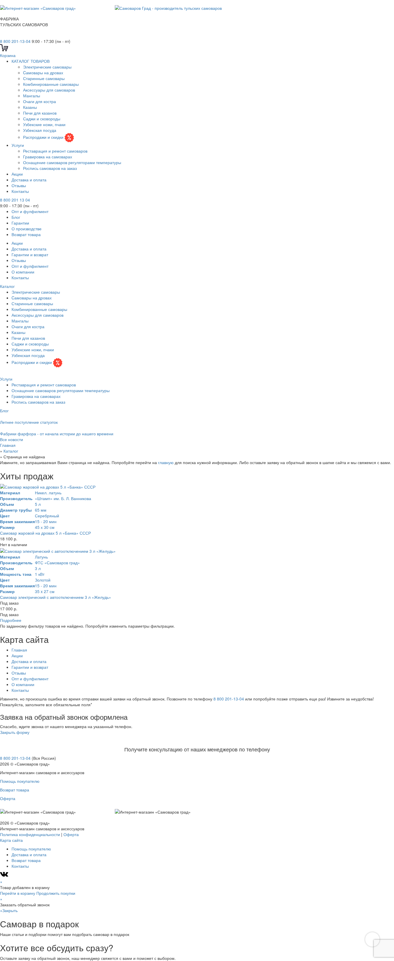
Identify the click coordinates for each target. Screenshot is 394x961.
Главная (19, 650)
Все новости (11, 439)
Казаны (30, 107)
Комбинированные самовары (51, 84)
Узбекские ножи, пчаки (44, 124)
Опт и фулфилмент (30, 211)
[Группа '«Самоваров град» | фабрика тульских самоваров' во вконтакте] (3, 35)
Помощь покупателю (20, 781)
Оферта (7, 798)
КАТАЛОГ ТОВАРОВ (31, 61)
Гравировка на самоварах (47, 156)
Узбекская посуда (39, 130)
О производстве (27, 228)
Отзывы (19, 185)
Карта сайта (11, 840)
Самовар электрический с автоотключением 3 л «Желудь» (55, 597)
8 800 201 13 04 (15, 200)
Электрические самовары (47, 67)
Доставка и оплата (29, 180)
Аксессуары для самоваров (49, 90)
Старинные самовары (44, 78)
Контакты (20, 191)
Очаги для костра (39, 101)
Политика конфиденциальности (30, 834)
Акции (17, 174)
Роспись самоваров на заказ (50, 168)
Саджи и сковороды (41, 118)
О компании (23, 272)
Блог (16, 217)
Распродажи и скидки (44, 137)
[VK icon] (5, 876)
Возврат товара (26, 234)
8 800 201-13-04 (15, 41)
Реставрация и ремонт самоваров (55, 151)
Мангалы (31, 95)
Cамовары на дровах (43, 72)
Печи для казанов (40, 113)
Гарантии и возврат (30, 254)
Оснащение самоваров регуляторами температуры (72, 162)
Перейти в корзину (17, 893)
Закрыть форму (14, 732)
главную (166, 462)
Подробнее (10, 620)
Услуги (18, 145)
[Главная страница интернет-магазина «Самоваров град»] (111, 7)
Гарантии (20, 223)
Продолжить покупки (55, 893)
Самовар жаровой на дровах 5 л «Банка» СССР (45, 533)
